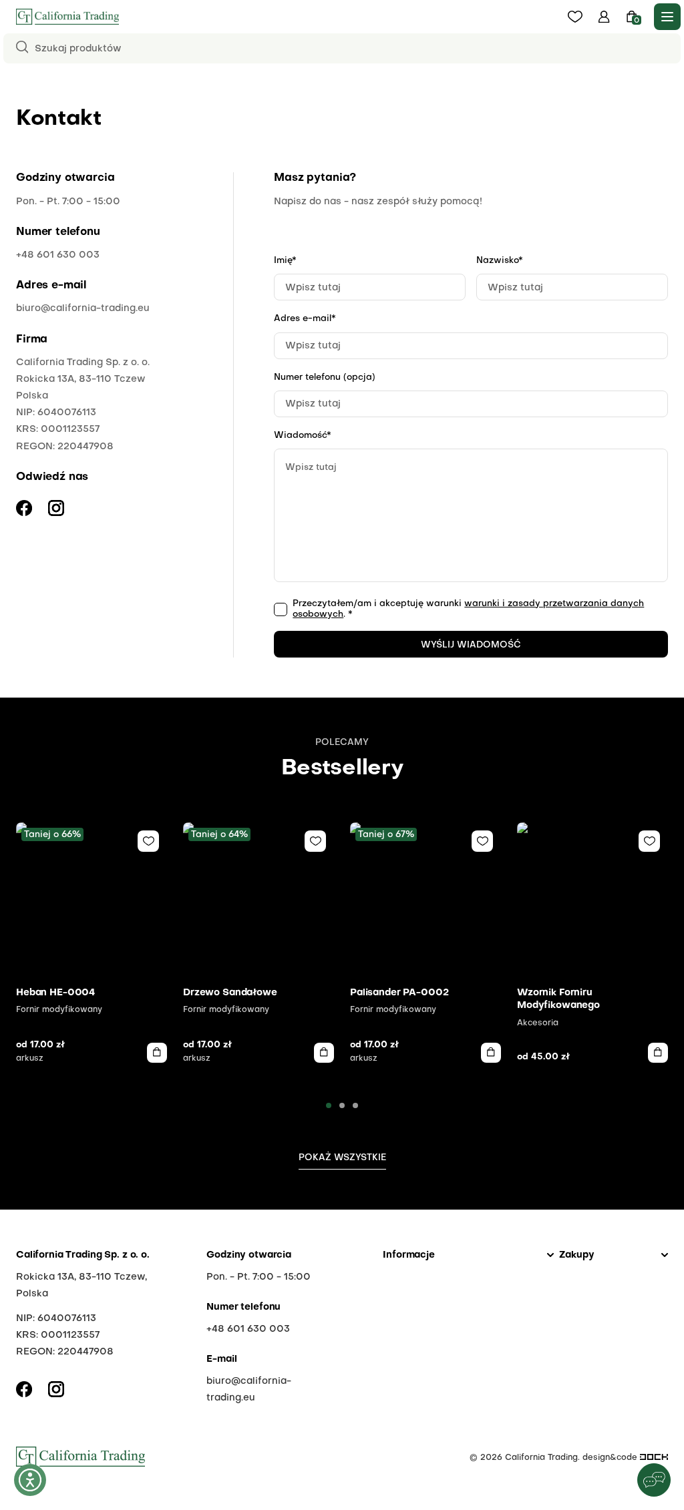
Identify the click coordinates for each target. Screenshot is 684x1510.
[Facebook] (24, 1389)
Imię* (285, 260)
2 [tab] (342, 1105)
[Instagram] (56, 1389)
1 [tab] (328, 1105)
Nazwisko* (499, 260)
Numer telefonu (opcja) (324, 377)
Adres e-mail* (305, 318)
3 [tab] (355, 1105)
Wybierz (157, 1053)
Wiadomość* (302, 435)
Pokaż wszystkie (342, 1158)
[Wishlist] (148, 841)
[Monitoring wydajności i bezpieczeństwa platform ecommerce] (654, 1458)
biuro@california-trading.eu (83, 308)
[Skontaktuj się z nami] (654, 1480)
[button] (604, 17)
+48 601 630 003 (58, 255)
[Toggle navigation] (667, 16)
